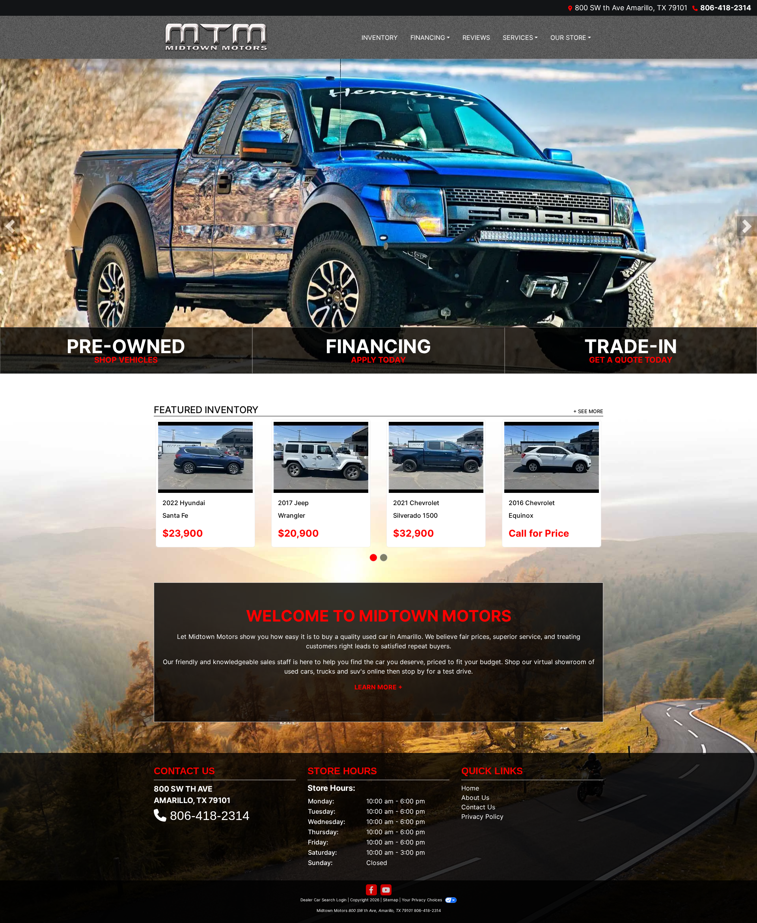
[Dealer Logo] (219, 37)
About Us (475, 779)
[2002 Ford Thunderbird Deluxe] (436, 440)
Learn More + (378, 668)
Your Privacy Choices (422, 881)
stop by (413, 653)
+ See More (588, 412)
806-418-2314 (725, 8)
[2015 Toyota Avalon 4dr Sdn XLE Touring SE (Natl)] (551, 441)
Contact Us (478, 789)
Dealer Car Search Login (323, 881)
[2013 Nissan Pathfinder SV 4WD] (320, 448)
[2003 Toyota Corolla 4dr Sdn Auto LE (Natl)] (205, 440)
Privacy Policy (482, 798)
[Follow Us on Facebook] (371, 872)
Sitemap (390, 881)
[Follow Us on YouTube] (386, 872)
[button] (10, 227)
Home (470, 770)
